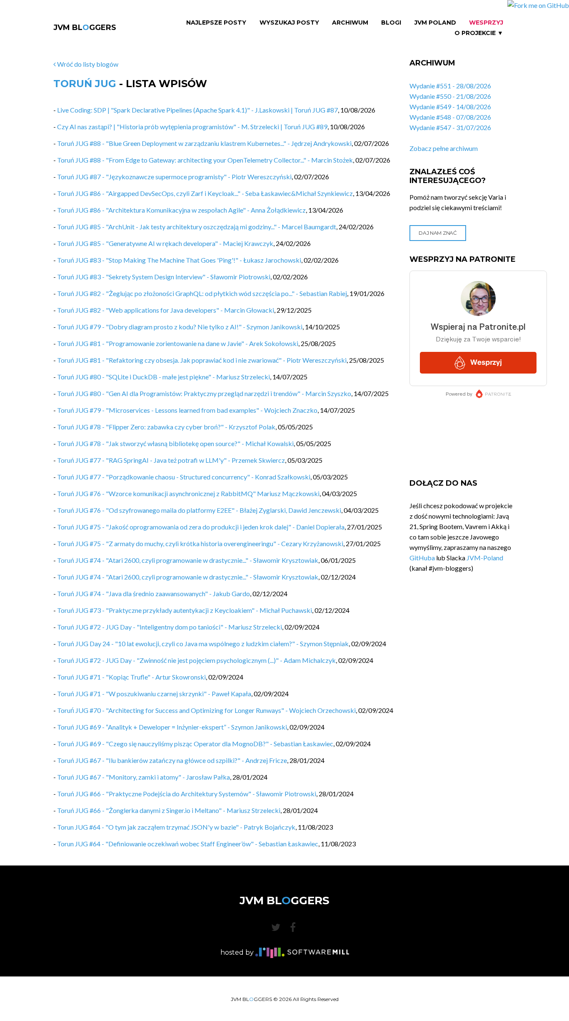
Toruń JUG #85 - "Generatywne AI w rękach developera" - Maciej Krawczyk (165, 243)
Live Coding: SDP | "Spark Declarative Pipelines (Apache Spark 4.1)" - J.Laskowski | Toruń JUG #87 (197, 110)
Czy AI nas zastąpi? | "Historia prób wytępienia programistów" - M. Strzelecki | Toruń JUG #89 (192, 126)
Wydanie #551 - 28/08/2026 (450, 86)
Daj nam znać (438, 233)
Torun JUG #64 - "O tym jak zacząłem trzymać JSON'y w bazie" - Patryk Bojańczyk (176, 827)
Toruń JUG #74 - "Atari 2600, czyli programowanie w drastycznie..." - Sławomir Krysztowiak (187, 560)
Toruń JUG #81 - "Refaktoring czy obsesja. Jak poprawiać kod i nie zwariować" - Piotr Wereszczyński (202, 360)
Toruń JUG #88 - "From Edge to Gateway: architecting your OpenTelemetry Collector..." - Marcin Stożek (205, 160)
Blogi (391, 22)
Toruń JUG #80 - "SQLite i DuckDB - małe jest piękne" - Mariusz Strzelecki (163, 377)
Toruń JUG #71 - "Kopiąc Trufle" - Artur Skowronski (131, 677)
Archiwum (350, 22)
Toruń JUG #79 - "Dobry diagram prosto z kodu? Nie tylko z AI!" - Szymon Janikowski (179, 327)
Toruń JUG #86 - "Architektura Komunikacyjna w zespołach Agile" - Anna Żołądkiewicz (181, 210)
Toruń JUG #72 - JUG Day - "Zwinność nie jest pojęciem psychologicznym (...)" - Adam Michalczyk (196, 660)
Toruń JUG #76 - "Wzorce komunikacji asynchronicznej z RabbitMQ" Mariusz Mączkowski (188, 493)
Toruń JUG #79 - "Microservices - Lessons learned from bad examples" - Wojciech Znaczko (187, 410)
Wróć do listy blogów (87, 64)
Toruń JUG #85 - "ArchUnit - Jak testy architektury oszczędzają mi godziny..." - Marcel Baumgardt (196, 227)
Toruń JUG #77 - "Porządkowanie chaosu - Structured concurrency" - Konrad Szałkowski (183, 477)
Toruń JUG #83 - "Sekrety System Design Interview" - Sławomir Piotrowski (163, 277)
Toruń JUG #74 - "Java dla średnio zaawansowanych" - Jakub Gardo (153, 593)
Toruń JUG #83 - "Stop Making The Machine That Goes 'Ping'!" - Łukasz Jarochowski (179, 260)
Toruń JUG (84, 84)
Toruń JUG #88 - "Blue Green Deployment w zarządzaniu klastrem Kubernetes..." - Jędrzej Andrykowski (204, 143)
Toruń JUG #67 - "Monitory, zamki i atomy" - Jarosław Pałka (143, 777)
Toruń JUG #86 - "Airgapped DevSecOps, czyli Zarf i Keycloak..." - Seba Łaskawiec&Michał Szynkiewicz (205, 193)
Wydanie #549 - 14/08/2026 (450, 106)
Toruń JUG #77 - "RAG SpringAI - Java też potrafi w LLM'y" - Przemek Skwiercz (171, 460)
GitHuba (422, 558)
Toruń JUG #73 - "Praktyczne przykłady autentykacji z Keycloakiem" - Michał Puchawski (184, 610)
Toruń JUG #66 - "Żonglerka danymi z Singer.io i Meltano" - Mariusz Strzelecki (168, 810)
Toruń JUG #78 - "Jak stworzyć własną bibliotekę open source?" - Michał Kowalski (175, 443)
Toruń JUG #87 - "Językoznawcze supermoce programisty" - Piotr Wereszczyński (174, 177)
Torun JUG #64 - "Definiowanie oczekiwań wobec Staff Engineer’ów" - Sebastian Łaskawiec (187, 844)
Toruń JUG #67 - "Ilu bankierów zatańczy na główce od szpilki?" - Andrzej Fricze (172, 760)
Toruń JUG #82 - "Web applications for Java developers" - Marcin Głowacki (165, 310)
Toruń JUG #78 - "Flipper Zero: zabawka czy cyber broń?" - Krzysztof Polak (166, 427)
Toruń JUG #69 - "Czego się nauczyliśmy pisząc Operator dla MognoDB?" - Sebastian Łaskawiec (195, 744)
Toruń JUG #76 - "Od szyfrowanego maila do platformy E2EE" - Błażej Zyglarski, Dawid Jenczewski (199, 510)
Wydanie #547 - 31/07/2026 (450, 127)
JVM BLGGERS (84, 27)
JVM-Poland (485, 558)
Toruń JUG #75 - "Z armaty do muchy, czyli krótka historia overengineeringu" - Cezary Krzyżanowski (200, 543)
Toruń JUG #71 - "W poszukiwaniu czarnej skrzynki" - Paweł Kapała (154, 693)
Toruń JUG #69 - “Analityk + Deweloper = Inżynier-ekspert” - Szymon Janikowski (172, 727)
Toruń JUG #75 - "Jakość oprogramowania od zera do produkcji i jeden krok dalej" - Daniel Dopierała (200, 527)
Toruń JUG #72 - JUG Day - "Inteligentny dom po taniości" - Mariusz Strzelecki (169, 627)
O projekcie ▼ (478, 33)
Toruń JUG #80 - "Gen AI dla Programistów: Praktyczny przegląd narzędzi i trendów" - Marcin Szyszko (204, 393)
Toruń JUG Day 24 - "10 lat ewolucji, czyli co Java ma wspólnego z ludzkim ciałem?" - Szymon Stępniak (203, 643)
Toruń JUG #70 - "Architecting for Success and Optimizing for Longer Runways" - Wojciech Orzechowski (206, 710)
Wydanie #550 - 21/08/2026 (450, 96)
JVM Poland (435, 22)
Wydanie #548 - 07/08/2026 (450, 117)
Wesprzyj (486, 22)
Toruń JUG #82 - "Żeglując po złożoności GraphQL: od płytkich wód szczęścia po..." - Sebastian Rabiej (202, 293)
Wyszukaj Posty (289, 22)
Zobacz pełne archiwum (443, 148)
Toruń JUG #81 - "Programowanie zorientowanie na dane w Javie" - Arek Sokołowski (177, 343)
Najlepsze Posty (216, 22)
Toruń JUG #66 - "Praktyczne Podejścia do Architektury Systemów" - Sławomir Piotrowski (186, 794)
